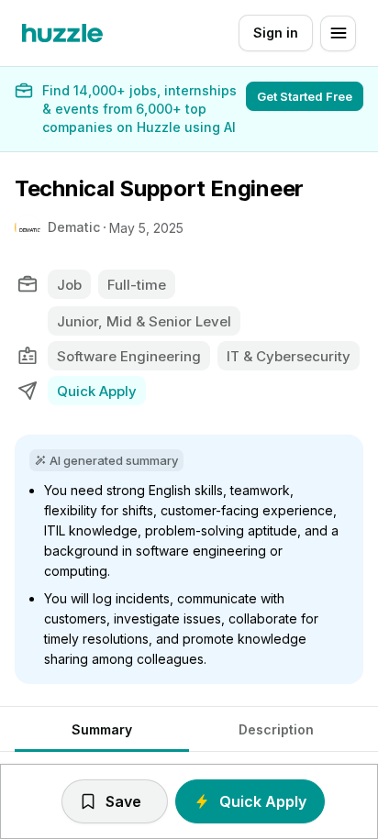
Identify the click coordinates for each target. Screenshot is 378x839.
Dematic (74, 227)
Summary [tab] (102, 729)
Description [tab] (276, 729)
